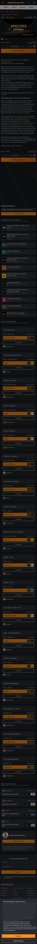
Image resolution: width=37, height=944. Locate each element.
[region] (18, 921)
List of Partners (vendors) (10, 932)
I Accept (18, 936)
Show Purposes (18, 941)
